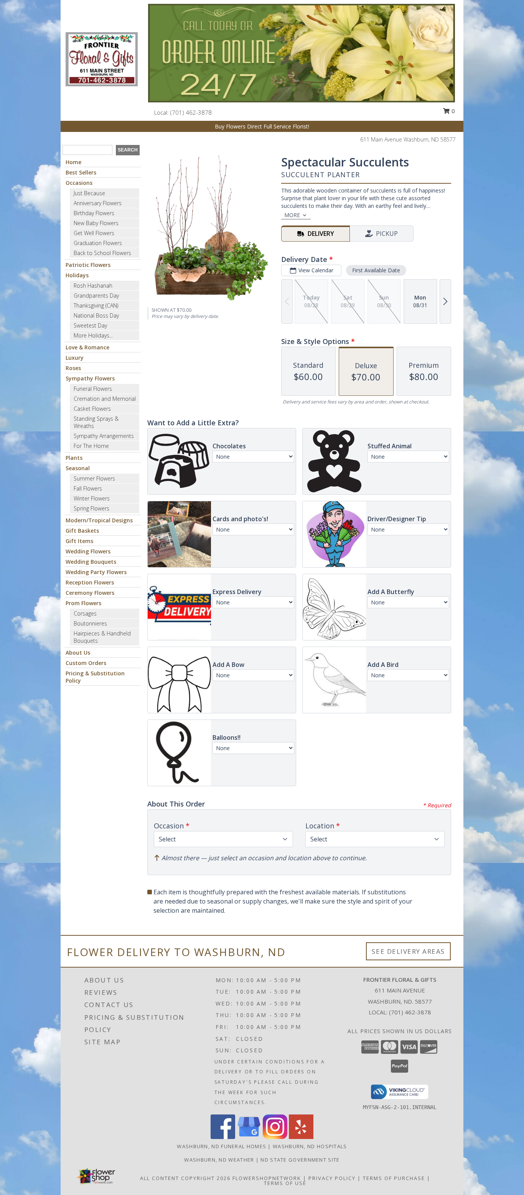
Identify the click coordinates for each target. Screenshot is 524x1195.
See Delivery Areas (408, 951)
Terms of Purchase (394, 1178)
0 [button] (452, 111)
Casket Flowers (92, 408)
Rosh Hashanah (93, 285)
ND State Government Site (299, 1159)
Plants (74, 457)
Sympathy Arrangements (104, 435)
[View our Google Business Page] (249, 1137)
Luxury (75, 357)
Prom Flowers (83, 603)
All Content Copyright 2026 (185, 1178)
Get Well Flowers (94, 233)
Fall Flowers (88, 488)
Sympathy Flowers (90, 378)
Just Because (89, 193)
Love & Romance (87, 347)
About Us (78, 652)
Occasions (79, 182)
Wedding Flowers (88, 551)
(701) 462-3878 (191, 112)
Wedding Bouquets (91, 561)
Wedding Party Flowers (96, 572)
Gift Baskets (82, 530)
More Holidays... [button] (93, 335)
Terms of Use (285, 1183)
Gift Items (79, 541)
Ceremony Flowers (90, 592)
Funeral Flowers (93, 388)
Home (73, 162)
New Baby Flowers (96, 223)
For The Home (91, 445)
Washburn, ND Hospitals (310, 1146)
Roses (73, 368)
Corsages (85, 613)
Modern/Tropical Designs (99, 520)
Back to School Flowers (102, 253)
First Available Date (376, 270)
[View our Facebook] (223, 1137)
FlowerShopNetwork (266, 1178)
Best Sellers (81, 172)
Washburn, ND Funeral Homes (221, 1146)
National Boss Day (96, 315)
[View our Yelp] (301, 1137)
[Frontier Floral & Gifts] (102, 58)
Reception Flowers (90, 582)
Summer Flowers (94, 478)
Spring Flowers (91, 508)
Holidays (77, 275)
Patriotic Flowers (88, 264)
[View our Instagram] (275, 1137)
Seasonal (78, 468)
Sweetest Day (90, 325)
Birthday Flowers (94, 213)
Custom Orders (86, 663)
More (292, 215)
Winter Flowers (92, 498)
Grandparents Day (96, 295)
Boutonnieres (90, 623)
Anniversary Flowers (98, 203)
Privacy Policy (332, 1178)
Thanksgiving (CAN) (96, 305)
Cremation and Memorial (105, 398)
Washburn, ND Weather (219, 1159)
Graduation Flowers (98, 243)
